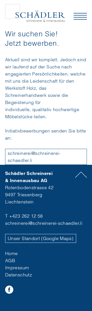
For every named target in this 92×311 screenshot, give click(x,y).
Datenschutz (18, 275)
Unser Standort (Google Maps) (40, 238)
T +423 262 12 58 (24, 216)
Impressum (17, 268)
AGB (10, 260)
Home (11, 253)
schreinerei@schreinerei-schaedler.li (34, 156)
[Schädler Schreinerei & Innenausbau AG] (35, 13)
